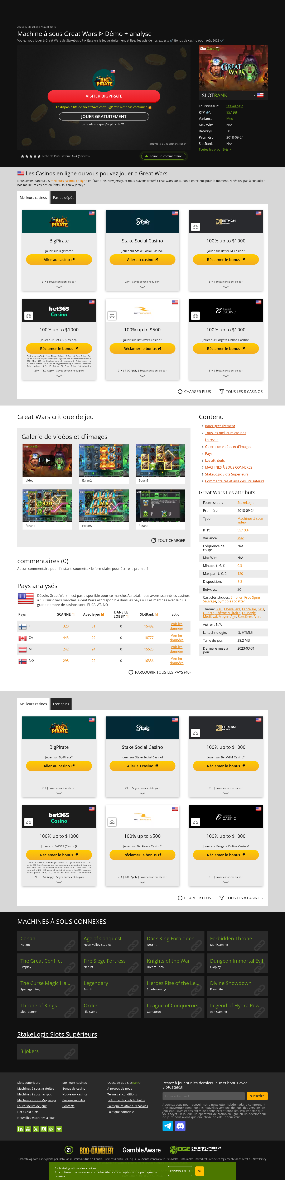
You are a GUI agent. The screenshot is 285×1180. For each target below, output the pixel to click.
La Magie (249, 613)
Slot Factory (28, 1012)
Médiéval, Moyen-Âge (219, 616)
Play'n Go (216, 989)
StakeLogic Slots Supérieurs (226, 474)
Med (229, 118)
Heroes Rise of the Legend (175, 983)
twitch (51, 1127)
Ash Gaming (218, 1012)
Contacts (68, 1106)
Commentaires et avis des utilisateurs (234, 481)
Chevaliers (232, 609)
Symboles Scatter (231, 601)
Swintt (88, 989)
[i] (73, 614)
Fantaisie (249, 609)
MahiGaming (219, 945)
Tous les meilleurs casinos (225, 433)
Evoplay (25, 967)
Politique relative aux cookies (127, 1106)
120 (240, 573)
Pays (208, 453)
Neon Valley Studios (97, 945)
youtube (28, 1127)
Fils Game (90, 1012)
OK (200, 1171)
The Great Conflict (41, 961)
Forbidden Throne (231, 938)
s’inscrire (257, 1096)
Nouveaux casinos (75, 1094)
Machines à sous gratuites (35, 1088)
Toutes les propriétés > (215, 149)
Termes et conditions (122, 1094)
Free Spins (252, 597)
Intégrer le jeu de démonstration (167, 144)
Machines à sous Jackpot (34, 1094)
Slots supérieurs (28, 1083)
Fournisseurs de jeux (32, 1106)
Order (91, 1005)
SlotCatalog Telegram (168, 1124)
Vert (257, 616)
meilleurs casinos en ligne (69, 181)
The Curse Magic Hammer (49, 983)
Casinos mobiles (73, 1100)
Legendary (96, 983)
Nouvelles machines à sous (36, 1118)
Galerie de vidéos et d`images (228, 446)
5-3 (239, 581)
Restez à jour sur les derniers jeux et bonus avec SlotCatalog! (205, 1085)
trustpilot (59, 1127)
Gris (261, 609)
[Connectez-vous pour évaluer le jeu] (30, 156)
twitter (36, 1127)
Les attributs (215, 460)
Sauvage (209, 601)
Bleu (219, 609)
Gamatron (154, 1012)
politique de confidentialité (126, 1100)
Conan (27, 938)
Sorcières (245, 616)
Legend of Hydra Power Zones (239, 1005)
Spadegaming (30, 989)
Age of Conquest (103, 938)
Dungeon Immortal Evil (236, 961)
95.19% (231, 112)
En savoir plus (180, 1171)
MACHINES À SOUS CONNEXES (228, 467)
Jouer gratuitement (103, 116)
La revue (211, 439)
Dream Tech (155, 967)
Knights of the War (168, 961)
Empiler (237, 597)
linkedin (20, 1127)
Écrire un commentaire (166, 156)
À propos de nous (119, 1088)
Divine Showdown (231, 983)
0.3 (239, 565)
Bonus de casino (73, 1088)
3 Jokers (29, 1051)
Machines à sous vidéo (250, 520)
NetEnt (25, 945)
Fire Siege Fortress (105, 961)
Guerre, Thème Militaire (221, 613)
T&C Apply (48, 370)
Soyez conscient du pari (62, 281)
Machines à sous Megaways (36, 1100)
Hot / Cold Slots (28, 1112)
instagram (43, 1127)
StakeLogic (234, 106)
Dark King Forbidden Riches (175, 938)
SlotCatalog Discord (180, 1124)
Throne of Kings (38, 1005)
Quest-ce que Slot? (123, 1083)
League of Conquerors (172, 1005)
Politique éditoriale (120, 1112)
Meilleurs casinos (74, 1083)
